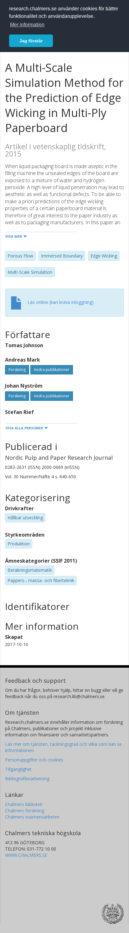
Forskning (17, 369)
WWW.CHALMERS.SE (26, 855)
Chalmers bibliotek (23, 804)
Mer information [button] (27, 24)
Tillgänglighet (18, 769)
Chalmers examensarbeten (32, 817)
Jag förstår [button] (31, 40)
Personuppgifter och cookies (34, 760)
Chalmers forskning (24, 811)
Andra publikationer (52, 369)
